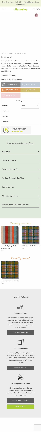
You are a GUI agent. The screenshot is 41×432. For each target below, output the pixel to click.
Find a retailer (30, 84)
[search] (5, 9)
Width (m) (5, 105)
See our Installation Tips (20, 332)
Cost (6, 121)
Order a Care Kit (20, 406)
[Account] (33, 9)
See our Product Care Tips (20, 400)
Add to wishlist (10, 95)
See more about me (20, 368)
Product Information (8, 75)
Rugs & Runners (30, 2)
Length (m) (5, 111)
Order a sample (12, 84)
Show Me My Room (30, 90)
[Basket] (38, 9)
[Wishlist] (35, 9)
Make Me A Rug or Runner (12, 90)
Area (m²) (5, 116)
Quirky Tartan (12, 79)
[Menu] (2, 9)
